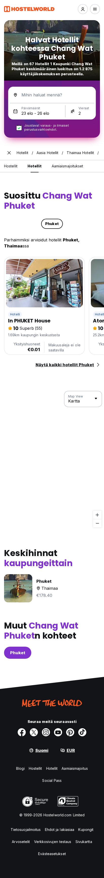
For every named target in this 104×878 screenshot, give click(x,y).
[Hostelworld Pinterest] (70, 732)
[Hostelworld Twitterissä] (34, 732)
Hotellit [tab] (35, 166)
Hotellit (52, 768)
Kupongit (85, 829)
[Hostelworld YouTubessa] (58, 732)
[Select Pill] (83, 9)
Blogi (20, 768)
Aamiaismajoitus (75, 768)
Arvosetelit (21, 841)
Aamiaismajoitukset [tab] (67, 166)
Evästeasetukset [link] (52, 854)
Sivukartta (83, 841)
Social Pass (52, 780)
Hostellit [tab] (10, 166)
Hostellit (35, 768)
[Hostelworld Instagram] (46, 732)
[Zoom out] (97, 523)
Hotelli (15, 314)
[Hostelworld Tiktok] (82, 732)
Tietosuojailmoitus (26, 829)
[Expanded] (9, 153)
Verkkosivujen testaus (52, 841)
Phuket (17, 652)
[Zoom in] (97, 515)
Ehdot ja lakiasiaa (59, 829)
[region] (52, 459)
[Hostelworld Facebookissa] (22, 732)
